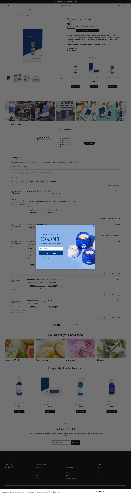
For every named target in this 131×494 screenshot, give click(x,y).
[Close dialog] (93, 226)
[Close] (128, 491)
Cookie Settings (100, 491)
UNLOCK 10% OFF (51, 253)
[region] (65, 491)
